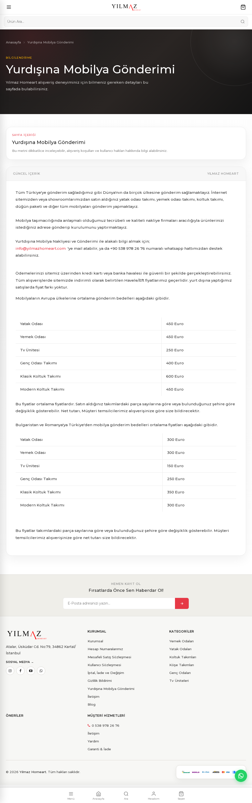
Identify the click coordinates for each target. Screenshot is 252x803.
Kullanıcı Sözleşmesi (104, 665)
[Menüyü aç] (9, 7)
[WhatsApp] (41, 671)
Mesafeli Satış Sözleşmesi (109, 657)
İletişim (93, 696)
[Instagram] (10, 671)
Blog (91, 704)
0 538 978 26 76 (105, 725)
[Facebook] (20, 671)
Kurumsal (95, 641)
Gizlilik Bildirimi (100, 681)
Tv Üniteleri (179, 681)
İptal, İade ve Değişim (106, 673)
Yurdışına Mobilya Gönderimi (111, 689)
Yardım (93, 741)
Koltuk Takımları (182, 657)
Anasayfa (13, 42)
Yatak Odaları (180, 649)
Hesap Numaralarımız (105, 649)
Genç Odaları (180, 673)
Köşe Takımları (181, 665)
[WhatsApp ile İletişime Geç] (241, 776)
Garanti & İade (99, 749)
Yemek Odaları (181, 641)
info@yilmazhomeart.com (41, 248)
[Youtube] (31, 671)
